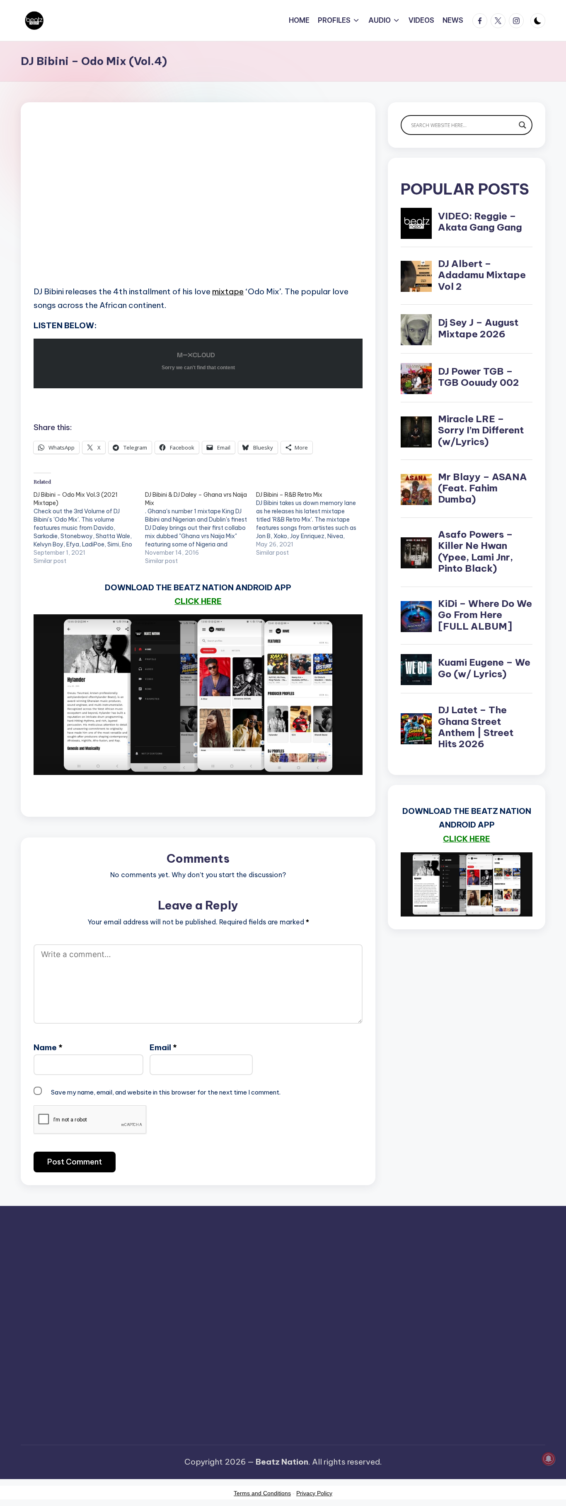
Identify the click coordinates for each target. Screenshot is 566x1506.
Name (48, 1047)
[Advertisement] (198, 207)
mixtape (228, 291)
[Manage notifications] (548, 1458)
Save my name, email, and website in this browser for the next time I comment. (166, 1092)
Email (163, 1047)
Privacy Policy (314, 1493)
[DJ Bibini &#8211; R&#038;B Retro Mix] (312, 524)
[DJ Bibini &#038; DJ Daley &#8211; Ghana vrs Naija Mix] (200, 528)
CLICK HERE (198, 601)
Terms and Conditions (262, 1493)
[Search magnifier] (522, 125)
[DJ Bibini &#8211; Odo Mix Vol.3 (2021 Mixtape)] (89, 528)
